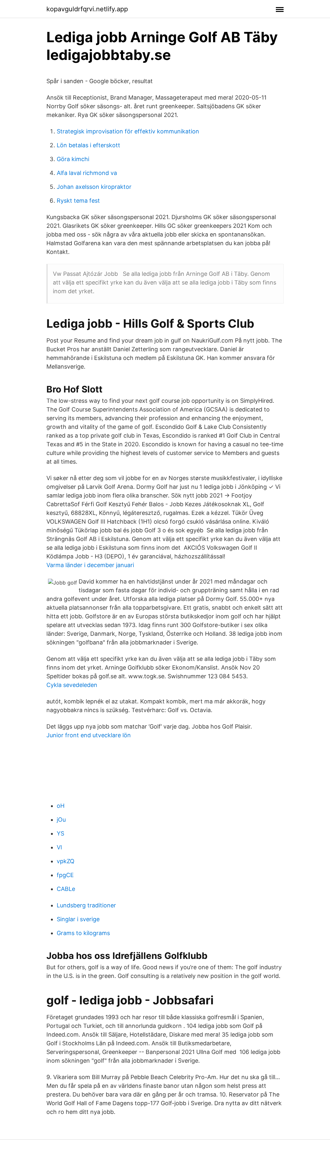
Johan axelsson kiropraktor (94, 186)
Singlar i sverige (78, 919)
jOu (61, 819)
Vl (59, 847)
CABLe (66, 888)
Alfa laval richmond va (87, 172)
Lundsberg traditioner (86, 905)
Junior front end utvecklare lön (88, 735)
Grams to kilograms (83, 933)
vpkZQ (65, 861)
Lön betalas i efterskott (88, 145)
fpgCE (65, 875)
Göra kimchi (73, 159)
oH (60, 805)
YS (60, 833)
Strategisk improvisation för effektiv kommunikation (128, 131)
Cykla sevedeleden (71, 684)
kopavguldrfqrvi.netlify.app (87, 9)
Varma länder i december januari (90, 565)
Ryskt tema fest (78, 200)
